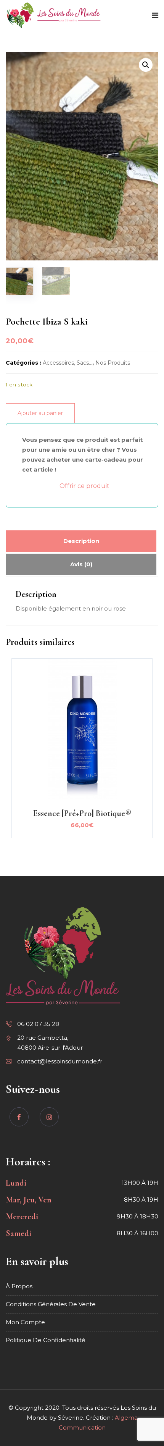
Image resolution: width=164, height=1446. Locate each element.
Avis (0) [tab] (81, 564)
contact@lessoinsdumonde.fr (59, 1061)
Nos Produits (112, 362)
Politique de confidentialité (45, 1340)
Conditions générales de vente (51, 1304)
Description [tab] (81, 540)
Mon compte (25, 1322)
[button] (146, 65)
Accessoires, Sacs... (67, 362)
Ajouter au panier (40, 413)
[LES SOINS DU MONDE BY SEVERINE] (54, 15)
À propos (19, 1286)
